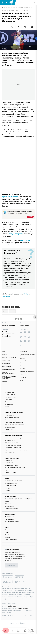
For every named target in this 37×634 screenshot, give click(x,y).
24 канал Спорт (6, 7)
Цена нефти (8, 460)
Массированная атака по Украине (15, 424)
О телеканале (6, 360)
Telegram (6, 296)
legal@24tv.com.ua (23, 608)
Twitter (25, 294)
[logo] (12, 2)
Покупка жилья (9, 519)
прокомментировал (10, 197)
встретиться (25, 240)
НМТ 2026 (8, 503)
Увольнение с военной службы (14, 438)
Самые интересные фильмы (13, 481)
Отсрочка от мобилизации (13, 447)
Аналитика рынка (10, 517)
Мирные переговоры (11, 420)
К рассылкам (11, 565)
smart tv (7, 581)
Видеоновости (9, 402)
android (7, 576)
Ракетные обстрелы (11, 415)
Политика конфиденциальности (8, 373)
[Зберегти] (32, 26)
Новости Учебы (10, 496)
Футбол (7, 532)
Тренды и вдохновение (12, 521)
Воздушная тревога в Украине (14, 422)
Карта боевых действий (12, 417)
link (21, 332)
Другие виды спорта (11, 539)
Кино (7, 478)
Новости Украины (10, 397)
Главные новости (10, 394)
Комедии (7, 488)
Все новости (9, 392)
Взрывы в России (10, 427)
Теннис (7, 534)
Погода (7, 407)
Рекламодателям (6, 366)
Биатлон (7, 537)
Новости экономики (12, 458)
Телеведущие (6, 363)
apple (20, 576)
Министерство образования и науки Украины (18, 499)
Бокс (6, 530)
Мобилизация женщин (11, 442)
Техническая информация (27, 362)
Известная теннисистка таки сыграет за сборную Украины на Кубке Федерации (26, 7)
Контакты (22, 365)
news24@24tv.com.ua (8, 325)
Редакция (4, 354)
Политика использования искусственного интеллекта (9, 377)
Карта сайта (23, 377)
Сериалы (7, 490)
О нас (3, 351)
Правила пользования (8, 369)
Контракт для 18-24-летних (13, 445)
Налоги (7, 470)
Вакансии (22, 368)
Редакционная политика (9, 357)
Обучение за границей (11, 508)
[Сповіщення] (35, 2)
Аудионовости (9, 404)
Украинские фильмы (11, 483)
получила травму (16, 234)
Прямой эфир (9, 399)
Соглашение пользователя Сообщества (27, 355)
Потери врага (9, 429)
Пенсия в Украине (10, 472)
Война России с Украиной (14, 413)
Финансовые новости (11, 465)
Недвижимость (10, 514)
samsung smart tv (20, 581)
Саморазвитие (9, 506)
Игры (21, 380)
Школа (7, 501)
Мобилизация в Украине (13, 435)
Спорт (14, 7)
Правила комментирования (25, 359)
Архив (21, 374)
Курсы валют (9, 463)
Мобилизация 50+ (10, 440)
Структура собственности (27, 371)
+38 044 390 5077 (25, 325)
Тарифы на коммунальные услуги (15, 467)
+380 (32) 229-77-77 (12, 606)
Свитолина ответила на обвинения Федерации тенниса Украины (17, 122)
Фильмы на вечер (10, 485)
